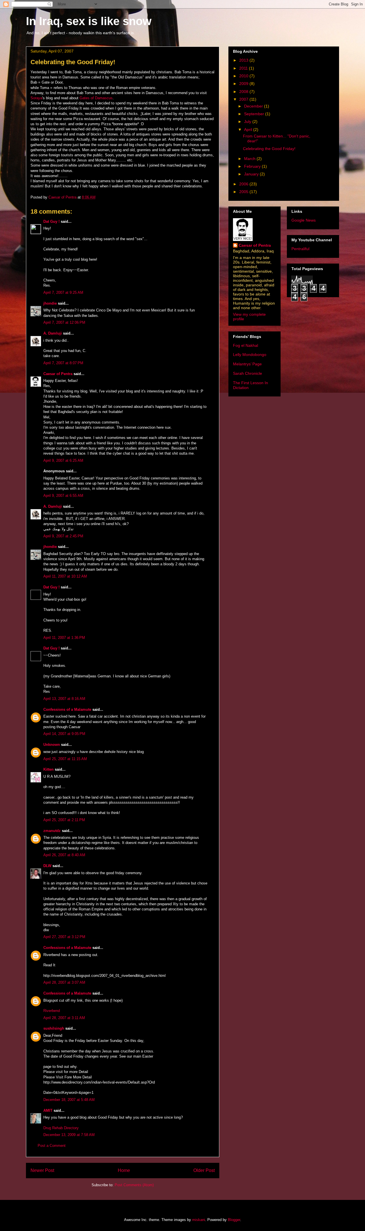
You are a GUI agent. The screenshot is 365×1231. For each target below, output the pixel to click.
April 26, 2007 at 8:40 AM (64, 855)
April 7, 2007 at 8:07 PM (63, 363)
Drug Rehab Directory (61, 1128)
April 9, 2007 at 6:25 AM (63, 460)
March (250, 158)
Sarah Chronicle (247, 373)
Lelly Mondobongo (249, 354)
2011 (244, 68)
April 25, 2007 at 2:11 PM (64, 820)
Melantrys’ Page (247, 364)
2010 (244, 76)
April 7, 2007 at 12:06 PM (64, 322)
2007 (244, 99)
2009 (244, 83)
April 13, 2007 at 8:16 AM (64, 699)
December (254, 106)
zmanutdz (52, 831)
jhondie (50, 303)
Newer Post (42, 1170)
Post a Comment (52, 1145)
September (254, 114)
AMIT (47, 1110)
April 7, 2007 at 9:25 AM (63, 292)
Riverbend (51, 1011)
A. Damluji (52, 333)
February (253, 166)
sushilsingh (53, 1028)
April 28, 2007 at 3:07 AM (64, 982)
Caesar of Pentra (57, 374)
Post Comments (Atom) (134, 1185)
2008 (244, 91)
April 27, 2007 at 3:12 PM (64, 937)
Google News (303, 220)
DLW (47, 866)
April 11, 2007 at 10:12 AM (65, 576)
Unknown (51, 744)
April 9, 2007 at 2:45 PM (63, 536)
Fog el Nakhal (245, 345)
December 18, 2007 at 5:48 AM (69, 1100)
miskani (198, 1220)
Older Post (204, 1170)
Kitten (48, 769)
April (248, 129)
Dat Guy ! (51, 221)
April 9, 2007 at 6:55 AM (63, 495)
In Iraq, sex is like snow (88, 21)
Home (124, 1170)
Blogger (234, 1220)
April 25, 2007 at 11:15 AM (65, 759)
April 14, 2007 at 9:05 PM (64, 734)
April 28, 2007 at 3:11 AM (64, 1018)
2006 (244, 184)
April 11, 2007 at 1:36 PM (64, 637)
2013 (244, 60)
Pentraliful (300, 248)
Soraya (36, 98)
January (252, 174)
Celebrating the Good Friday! (269, 148)
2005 (244, 191)
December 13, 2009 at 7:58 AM (69, 1135)
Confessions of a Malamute (67, 709)
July (248, 121)
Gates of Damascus (96, 98)
